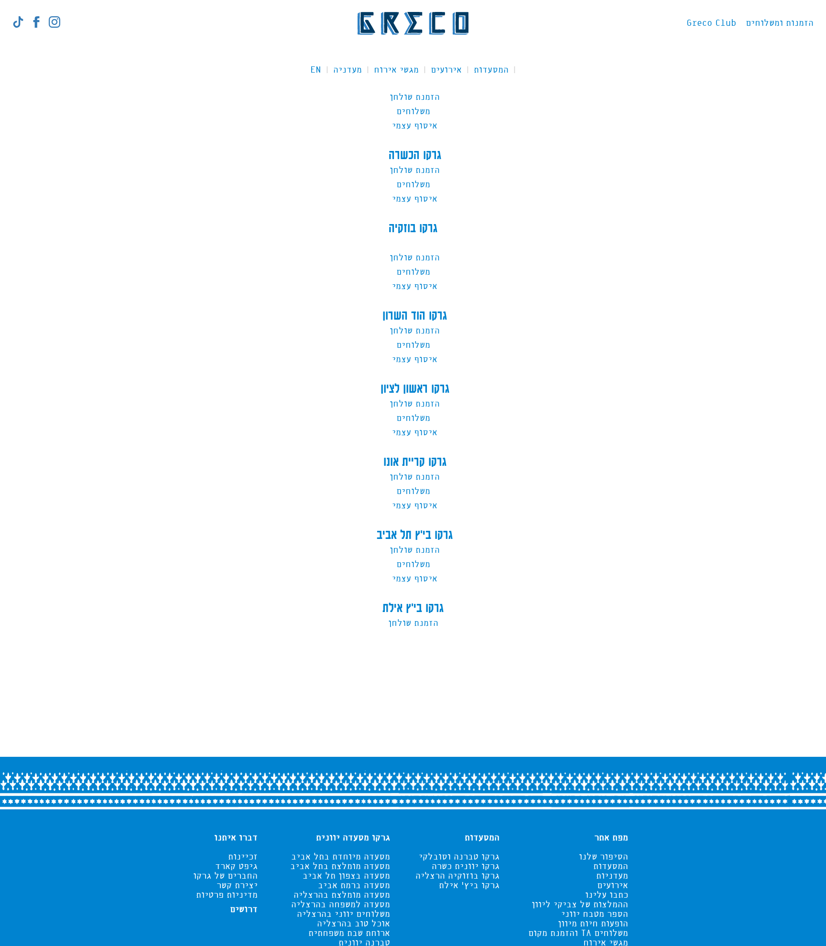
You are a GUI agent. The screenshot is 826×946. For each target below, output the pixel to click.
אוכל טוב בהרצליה (353, 924)
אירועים (446, 70)
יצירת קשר (237, 886)
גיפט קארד (236, 866)
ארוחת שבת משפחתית (349, 933)
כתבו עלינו (606, 895)
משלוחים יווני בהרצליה (343, 914)
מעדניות (612, 876)
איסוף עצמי (413, 126)
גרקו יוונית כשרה (466, 866)
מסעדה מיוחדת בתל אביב (340, 857)
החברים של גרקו (225, 876)
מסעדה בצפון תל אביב (346, 876)
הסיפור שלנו (603, 857)
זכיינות (243, 857)
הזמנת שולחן (413, 97)
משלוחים (413, 112)
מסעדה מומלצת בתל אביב (340, 866)
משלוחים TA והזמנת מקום (578, 933)
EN (315, 70)
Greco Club (711, 23)
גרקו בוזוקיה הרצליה (457, 876)
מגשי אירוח (396, 70)
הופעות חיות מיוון (593, 924)
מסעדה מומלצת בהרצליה (341, 895)
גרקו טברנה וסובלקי (459, 857)
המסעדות (491, 70)
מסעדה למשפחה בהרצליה (340, 905)
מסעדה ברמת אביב (354, 886)
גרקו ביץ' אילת (469, 886)
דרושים (244, 909)
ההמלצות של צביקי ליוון (580, 905)
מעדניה (347, 70)
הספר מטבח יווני (594, 914)
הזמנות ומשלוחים (780, 23)
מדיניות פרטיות (227, 895)
